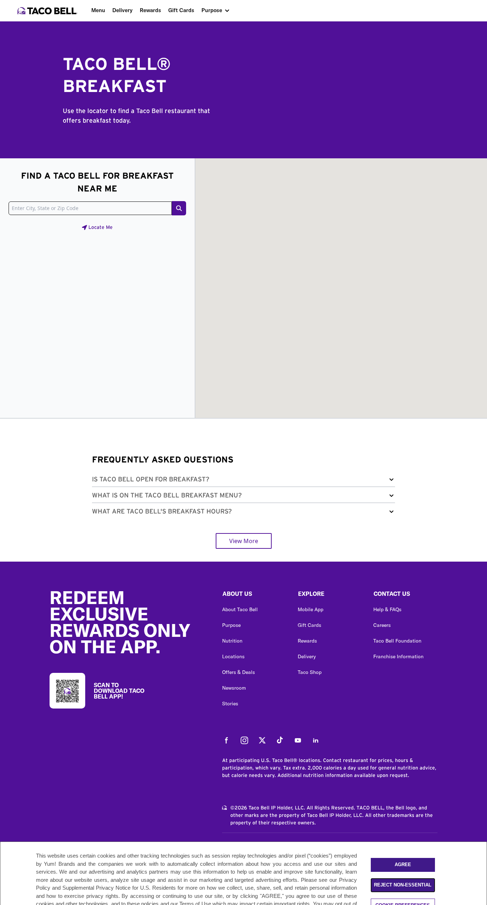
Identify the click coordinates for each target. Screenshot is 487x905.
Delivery (122, 10)
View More (243, 541)
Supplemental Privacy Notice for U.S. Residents (119, 888)
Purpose (211, 10)
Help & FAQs (387, 609)
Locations (233, 656)
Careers (382, 625)
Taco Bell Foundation (397, 641)
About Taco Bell (240, 609)
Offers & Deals (238, 672)
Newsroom (234, 688)
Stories (230, 703)
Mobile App (310, 609)
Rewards (150, 10)
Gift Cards (181, 10)
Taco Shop (310, 672)
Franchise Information (398, 656)
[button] (243, 481)
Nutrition (232, 641)
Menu (98, 10)
